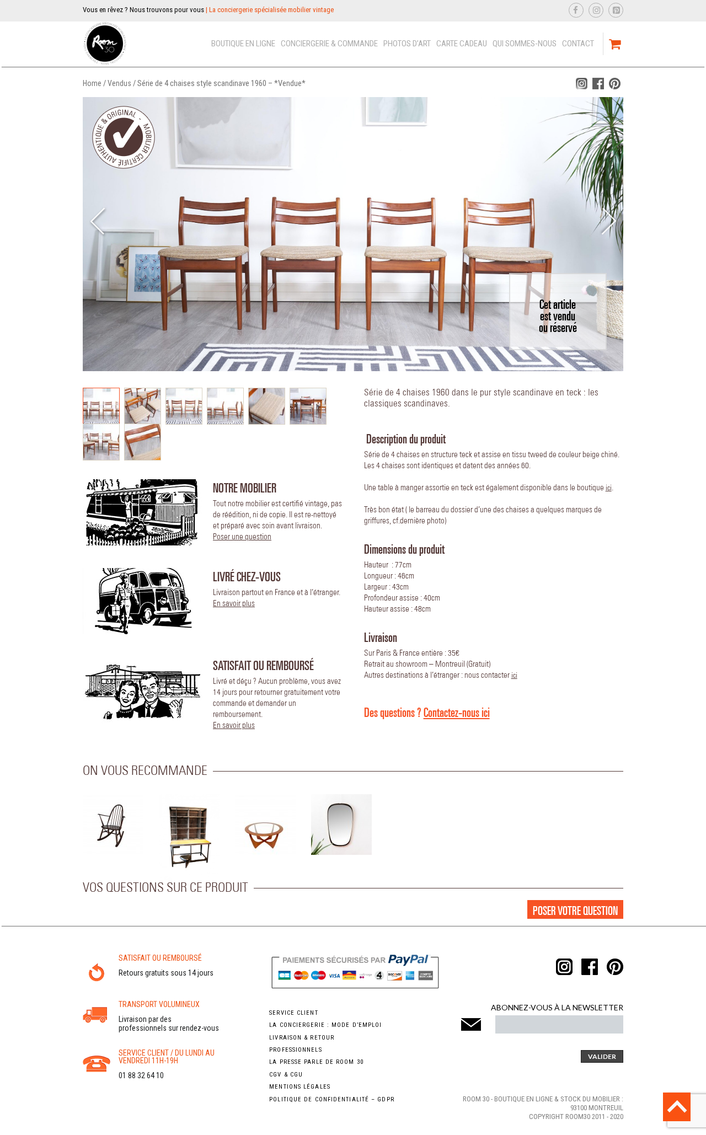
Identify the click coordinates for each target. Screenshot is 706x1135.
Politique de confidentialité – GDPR (331, 1099)
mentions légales (299, 1086)
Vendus (119, 83)
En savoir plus (234, 603)
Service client (293, 1012)
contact (578, 44)
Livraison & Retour (301, 1037)
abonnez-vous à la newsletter (557, 1007)
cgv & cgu (286, 1074)
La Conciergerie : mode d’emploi (325, 1025)
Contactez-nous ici (457, 712)
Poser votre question (575, 910)
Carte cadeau (461, 44)
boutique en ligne (243, 44)
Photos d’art (407, 44)
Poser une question (242, 537)
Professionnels (295, 1049)
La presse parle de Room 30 (316, 1062)
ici (609, 488)
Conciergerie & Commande (329, 44)
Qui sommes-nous (525, 44)
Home (92, 83)
